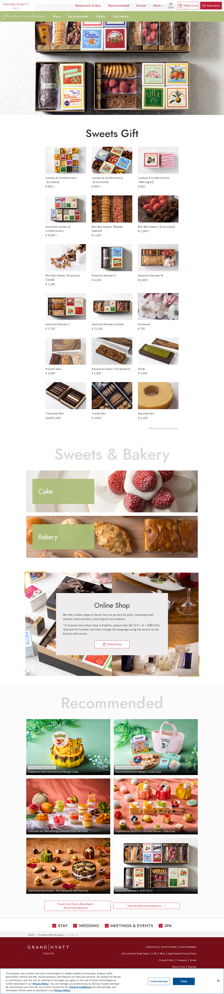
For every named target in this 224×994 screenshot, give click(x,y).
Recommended (78, 16)
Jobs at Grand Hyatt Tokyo (135, 953)
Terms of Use (178, 966)
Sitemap (192, 966)
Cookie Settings (159, 981)
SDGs (162, 953)
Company (182, 960)
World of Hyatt (169, 946)
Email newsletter (188, 946)
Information (120, 16)
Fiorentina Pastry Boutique (50, 934)
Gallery (101, 16)
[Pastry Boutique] (23, 16)
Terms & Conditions (80, 987)
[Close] (218, 981)
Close (184, 981)
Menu (57, 16)
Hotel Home (152, 946)
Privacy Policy (166, 960)
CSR (154, 953)
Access (193, 960)
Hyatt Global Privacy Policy (182, 953)
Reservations (213, 5)
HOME (31, 934)
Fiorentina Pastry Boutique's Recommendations (76, 905)
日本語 (171, 7)
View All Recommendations (145, 906)
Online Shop (191, 5)
